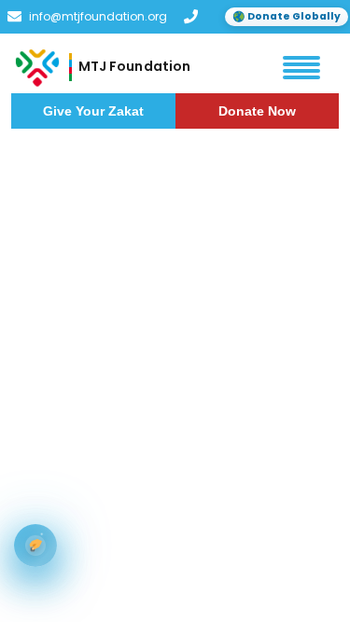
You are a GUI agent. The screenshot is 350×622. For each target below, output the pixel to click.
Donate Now (257, 111)
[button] (301, 67)
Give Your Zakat (93, 111)
